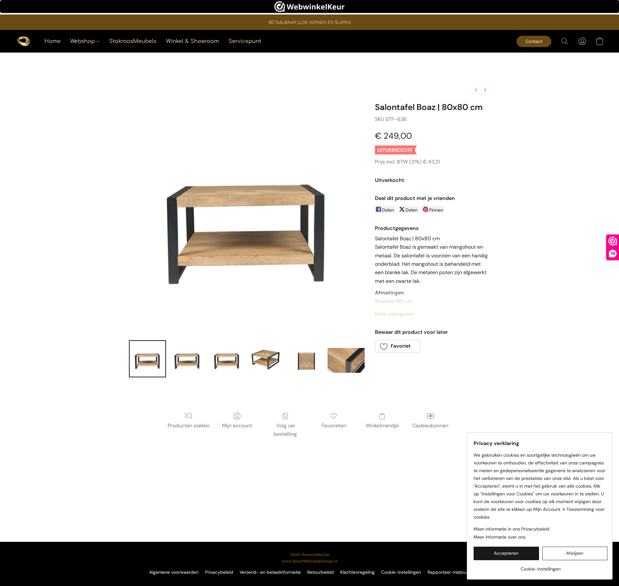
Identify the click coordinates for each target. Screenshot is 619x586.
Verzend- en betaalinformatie (270, 572)
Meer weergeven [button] (394, 314)
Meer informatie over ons (500, 537)
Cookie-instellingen (401, 572)
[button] (23, 41)
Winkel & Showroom (192, 41)
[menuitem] (476, 89)
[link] (540, 566)
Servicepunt (245, 41)
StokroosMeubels (132, 41)
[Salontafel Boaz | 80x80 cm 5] (346, 358)
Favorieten (333, 425)
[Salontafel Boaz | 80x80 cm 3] (266, 358)
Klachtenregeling (357, 572)
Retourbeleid (320, 572)
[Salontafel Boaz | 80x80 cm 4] (306, 358)
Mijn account (237, 425)
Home (52, 41)
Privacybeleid (219, 572)
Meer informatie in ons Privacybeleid (511, 529)
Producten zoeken (189, 425)
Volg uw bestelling (285, 429)
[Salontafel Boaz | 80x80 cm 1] (187, 358)
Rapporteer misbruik (448, 572)
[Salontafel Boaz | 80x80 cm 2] (226, 358)
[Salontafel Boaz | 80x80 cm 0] (147, 358)
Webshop (83, 41)
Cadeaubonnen (430, 425)
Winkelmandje (382, 425)
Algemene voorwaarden (174, 572)
